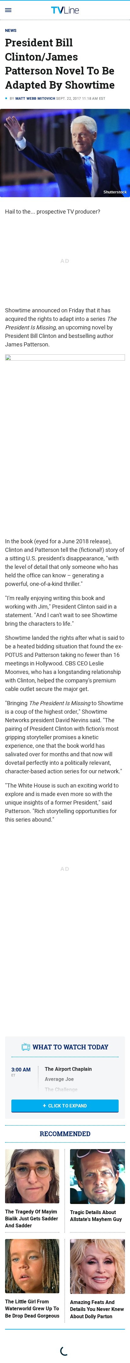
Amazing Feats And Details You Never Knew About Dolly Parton (97, 1309)
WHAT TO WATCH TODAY (70, 1047)
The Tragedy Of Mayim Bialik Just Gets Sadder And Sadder (31, 1219)
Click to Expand (67, 1106)
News (11, 30)
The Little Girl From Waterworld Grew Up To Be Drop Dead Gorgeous (32, 1308)
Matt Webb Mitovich (35, 98)
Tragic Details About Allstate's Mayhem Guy (96, 1216)
